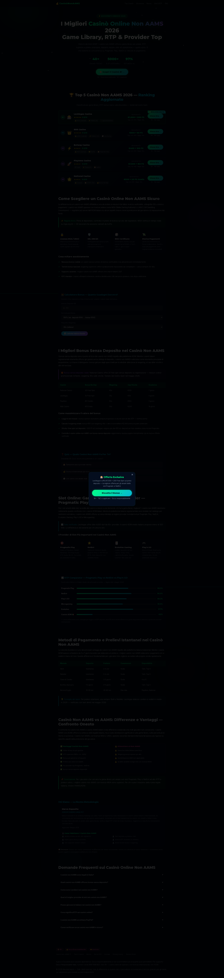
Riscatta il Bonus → (112, 493)
